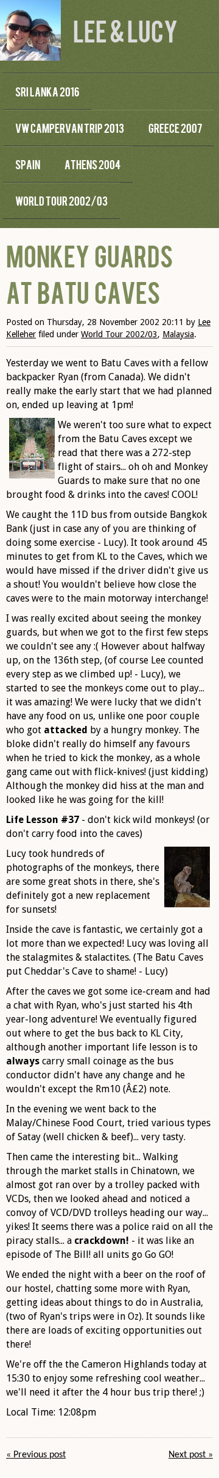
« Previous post (36, 1455)
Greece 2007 (175, 128)
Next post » (191, 1455)
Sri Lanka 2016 (47, 91)
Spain (27, 164)
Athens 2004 (92, 164)
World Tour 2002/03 (61, 200)
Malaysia (178, 334)
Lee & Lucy (125, 30)
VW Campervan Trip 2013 (69, 128)
